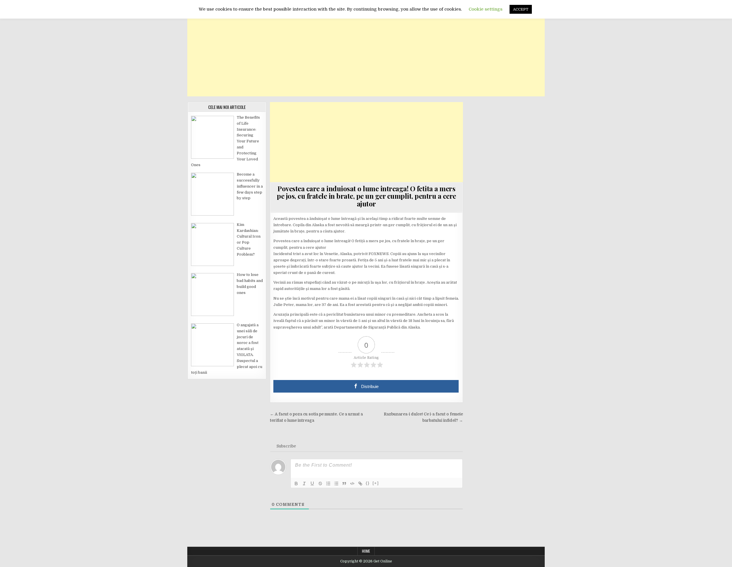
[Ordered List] (328, 483)
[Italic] (304, 483)
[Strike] (320, 483)
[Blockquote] (344, 483)
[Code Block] (352, 483)
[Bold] (296, 483)
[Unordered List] (336, 483)
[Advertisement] (366, 56)
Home (366, 551)
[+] (376, 483)
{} (368, 483)
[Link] (360, 483)
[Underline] (312, 483)
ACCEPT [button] (520, 9)
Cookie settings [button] (485, 9)
